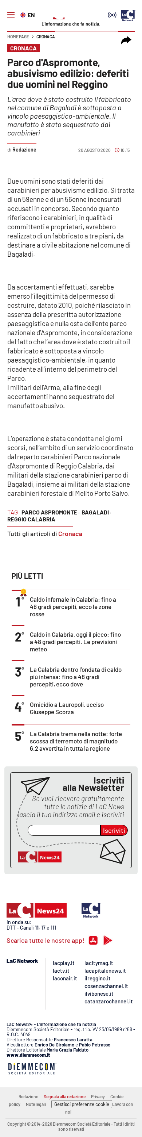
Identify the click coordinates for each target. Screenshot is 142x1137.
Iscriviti (114, 830)
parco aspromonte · (50, 512)
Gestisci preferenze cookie (81, 1104)
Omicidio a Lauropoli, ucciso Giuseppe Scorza (67, 708)
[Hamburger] (11, 15)
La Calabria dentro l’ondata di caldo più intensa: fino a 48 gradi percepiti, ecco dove (76, 677)
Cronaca (45, 36)
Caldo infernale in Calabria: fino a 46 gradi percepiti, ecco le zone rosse (73, 606)
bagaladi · (96, 512)
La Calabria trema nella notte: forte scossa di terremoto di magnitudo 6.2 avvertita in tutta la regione (76, 741)
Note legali (36, 1104)
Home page (18, 36)
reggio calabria (31, 519)
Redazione (28, 1096)
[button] (126, 40)
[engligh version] (24, 14)
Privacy (98, 1096)
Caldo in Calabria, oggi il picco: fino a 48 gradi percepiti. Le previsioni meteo (75, 641)
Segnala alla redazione (65, 1096)
